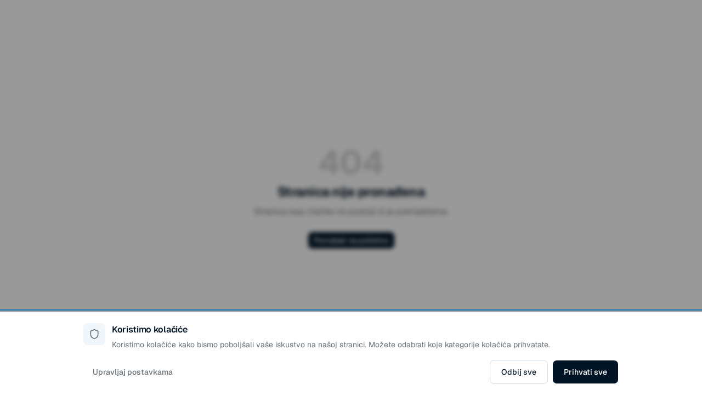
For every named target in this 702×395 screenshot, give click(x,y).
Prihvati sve (585, 372)
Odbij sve (518, 372)
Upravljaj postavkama (133, 372)
